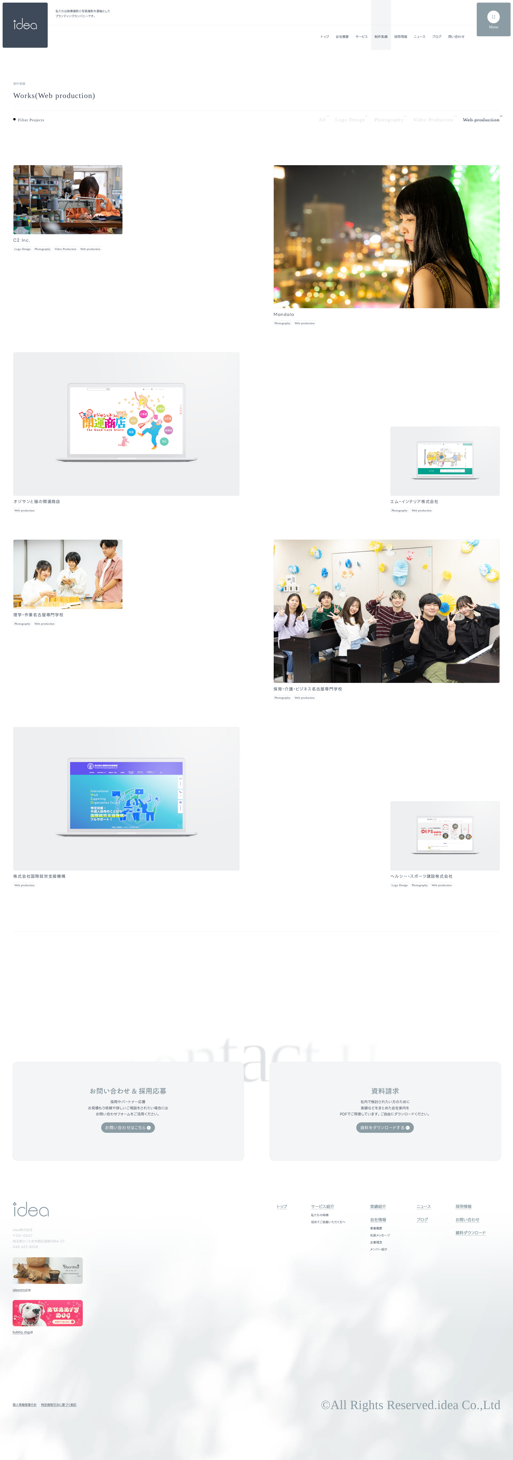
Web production (481, 119)
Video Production (433, 119)
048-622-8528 (25, 1246)
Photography (389, 119)
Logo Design (350, 119)
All (322, 119)
